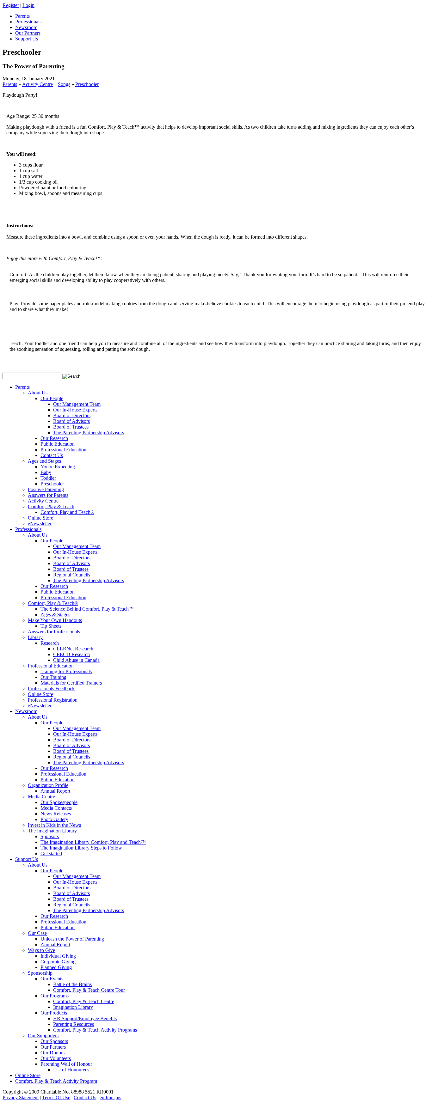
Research (49, 643)
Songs (64, 84)
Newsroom (26, 711)
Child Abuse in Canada (76, 660)
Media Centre (41, 796)
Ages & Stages (55, 614)
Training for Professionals (66, 671)
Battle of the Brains (72, 984)
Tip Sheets (50, 626)
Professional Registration (52, 700)
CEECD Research (71, 654)
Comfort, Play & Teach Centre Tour (89, 990)
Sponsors (49, 836)
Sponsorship (40, 973)
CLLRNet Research (73, 648)
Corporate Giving (58, 961)
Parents (10, 84)
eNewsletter (40, 523)
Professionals (28, 529)
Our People (51, 398)
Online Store (40, 518)
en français (110, 1097)
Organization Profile (48, 785)
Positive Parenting (46, 489)
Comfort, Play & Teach (51, 506)
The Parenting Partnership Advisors (88, 432)
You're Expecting (57, 466)
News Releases (55, 813)
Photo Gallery (54, 819)
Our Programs (54, 995)
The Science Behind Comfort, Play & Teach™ (87, 609)
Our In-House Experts (75, 409)
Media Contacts (56, 808)
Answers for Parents (48, 495)
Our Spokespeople (58, 802)
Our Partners (53, 1047)
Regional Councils (71, 574)
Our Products (53, 1012)
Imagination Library (73, 1007)
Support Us (26, 859)
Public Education (57, 444)
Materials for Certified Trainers (71, 683)
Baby (45, 472)
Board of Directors (71, 415)
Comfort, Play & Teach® (53, 603)
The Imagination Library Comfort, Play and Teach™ (93, 842)
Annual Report (55, 791)
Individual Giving (58, 956)
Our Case (37, 933)
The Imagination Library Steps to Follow (81, 847)
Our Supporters (43, 1035)
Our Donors (52, 1052)
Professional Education (63, 449)
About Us (37, 392)
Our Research (54, 438)
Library (35, 637)
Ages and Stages (44, 461)
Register (11, 5)
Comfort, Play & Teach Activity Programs (95, 1030)
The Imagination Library (52, 830)
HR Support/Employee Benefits (85, 1018)
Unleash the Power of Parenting (72, 939)
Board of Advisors (71, 421)
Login (28, 5)
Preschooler (87, 84)
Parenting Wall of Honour (66, 1064)
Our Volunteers (55, 1058)
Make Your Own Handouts (55, 620)
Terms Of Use (56, 1097)
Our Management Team (77, 404)
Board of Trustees (71, 427)
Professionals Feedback (51, 688)
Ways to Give (41, 950)
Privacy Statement (21, 1097)
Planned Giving (56, 967)
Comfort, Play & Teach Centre (83, 1001)
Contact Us (51, 455)
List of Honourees (71, 1069)
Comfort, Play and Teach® (67, 512)
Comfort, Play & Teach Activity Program (56, 1081)
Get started (51, 853)
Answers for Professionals (54, 631)
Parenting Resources (73, 1024)
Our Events (51, 978)
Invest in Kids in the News (54, 825)
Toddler (48, 478)
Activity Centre (37, 84)
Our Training (53, 677)
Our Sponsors (54, 1041)
